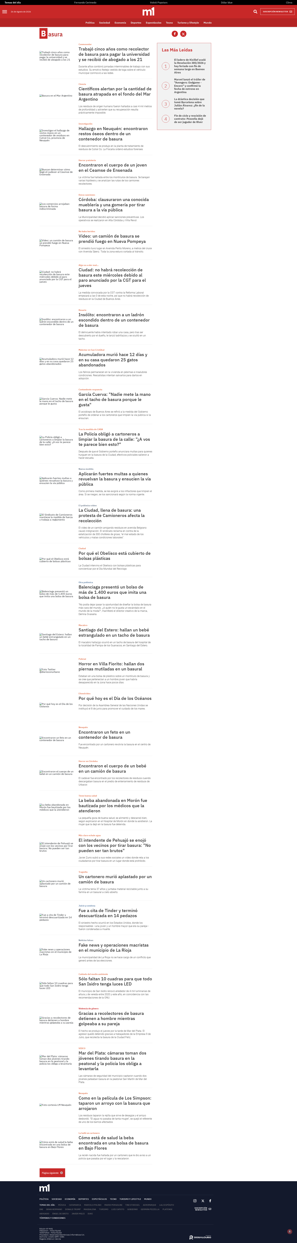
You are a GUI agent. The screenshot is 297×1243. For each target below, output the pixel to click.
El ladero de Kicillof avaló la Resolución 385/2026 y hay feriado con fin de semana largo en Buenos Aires (190, 66)
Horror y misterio (87, 160)
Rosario (82, 310)
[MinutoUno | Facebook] (209, 1201)
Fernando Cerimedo (85, 2)
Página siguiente (50, 1172)
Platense (167, 1209)
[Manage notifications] (289, 1231)
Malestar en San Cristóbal (91, 349)
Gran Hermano (54, 1209)
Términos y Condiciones (52, 1218)
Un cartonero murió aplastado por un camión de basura (115, 879)
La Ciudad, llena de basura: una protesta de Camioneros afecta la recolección (112, 515)
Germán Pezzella (150, 1209)
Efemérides (84, 693)
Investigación (85, 123)
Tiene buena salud (88, 795)
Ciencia (82, 84)
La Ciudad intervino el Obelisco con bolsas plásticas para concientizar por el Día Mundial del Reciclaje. (110, 567)
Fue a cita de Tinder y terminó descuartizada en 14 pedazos (108, 913)
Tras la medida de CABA (91, 429)
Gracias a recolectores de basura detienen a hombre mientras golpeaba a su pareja (111, 1018)
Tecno (169, 22)
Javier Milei (78, 1213)
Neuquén (83, 727)
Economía (120, 22)
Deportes (136, 22)
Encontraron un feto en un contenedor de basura (104, 734)
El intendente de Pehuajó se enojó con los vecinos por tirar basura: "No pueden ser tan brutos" (115, 845)
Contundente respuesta (90, 389)
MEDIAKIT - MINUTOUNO (50, 1231)
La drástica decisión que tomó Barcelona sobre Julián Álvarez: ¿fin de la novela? (189, 103)
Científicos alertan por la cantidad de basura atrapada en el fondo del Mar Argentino (115, 94)
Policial (82, 659)
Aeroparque (149, 1205)
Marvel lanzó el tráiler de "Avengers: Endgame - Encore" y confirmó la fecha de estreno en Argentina (189, 86)
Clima (289, 2)
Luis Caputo (117, 1209)
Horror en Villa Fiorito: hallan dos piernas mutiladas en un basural (111, 666)
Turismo (103, 1209)
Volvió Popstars (159, 2)
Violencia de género (89, 1008)
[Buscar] (255, 11)
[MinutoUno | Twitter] (203, 1201)
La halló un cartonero (89, 1133)
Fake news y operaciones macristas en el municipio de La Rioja (114, 947)
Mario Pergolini (113, 1205)
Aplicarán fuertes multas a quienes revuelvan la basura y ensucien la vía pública (115, 479)
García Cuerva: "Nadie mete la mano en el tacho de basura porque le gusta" (115, 399)
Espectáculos (153, 22)
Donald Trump (73, 1209)
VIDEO (82, 1048)
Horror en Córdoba (88, 761)
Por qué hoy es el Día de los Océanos (115, 698)
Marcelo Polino (92, 1205)
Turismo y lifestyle (188, 22)
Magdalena (90, 1209)
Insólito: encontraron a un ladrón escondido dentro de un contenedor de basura (114, 320)
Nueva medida (86, 469)
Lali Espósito (166, 1205)
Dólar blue (226, 2)
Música (62, 1205)
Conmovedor (85, 44)
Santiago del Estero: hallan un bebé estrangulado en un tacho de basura (114, 632)
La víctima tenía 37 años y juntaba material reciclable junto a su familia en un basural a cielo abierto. (113, 891)
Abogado (44, 1213)
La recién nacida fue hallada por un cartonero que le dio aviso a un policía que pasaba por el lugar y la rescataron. (115, 1157)
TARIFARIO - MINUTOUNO (50, 1233)
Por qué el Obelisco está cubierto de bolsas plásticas (115, 555)
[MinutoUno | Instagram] (195, 1201)
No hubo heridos (87, 231)
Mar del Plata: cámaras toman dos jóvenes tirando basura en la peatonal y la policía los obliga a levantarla (112, 1060)
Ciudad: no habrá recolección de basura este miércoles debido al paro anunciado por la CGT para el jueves (112, 277)
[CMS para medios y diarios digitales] (200, 1238)
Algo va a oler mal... (89, 265)
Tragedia (83, 872)
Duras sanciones (87, 194)
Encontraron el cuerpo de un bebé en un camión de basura (112, 768)
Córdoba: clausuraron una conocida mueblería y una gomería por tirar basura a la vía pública (114, 205)
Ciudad (82, 548)
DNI (41, 1209)
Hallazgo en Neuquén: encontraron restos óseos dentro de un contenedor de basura (113, 134)
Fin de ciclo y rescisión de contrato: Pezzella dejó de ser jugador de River (190, 119)
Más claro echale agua (90, 835)
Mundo (208, 22)
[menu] (6, 11)
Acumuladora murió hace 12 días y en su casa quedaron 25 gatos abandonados (113, 360)
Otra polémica (86, 582)
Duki (90, 1213)
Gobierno (132, 1209)
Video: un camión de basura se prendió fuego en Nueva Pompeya (112, 238)
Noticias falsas (86, 940)
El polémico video (88, 505)
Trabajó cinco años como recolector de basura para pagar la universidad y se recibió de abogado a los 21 (114, 54)
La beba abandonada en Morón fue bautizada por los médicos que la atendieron (113, 805)
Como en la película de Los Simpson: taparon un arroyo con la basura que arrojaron (115, 1103)
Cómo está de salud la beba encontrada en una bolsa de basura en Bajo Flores (113, 1143)
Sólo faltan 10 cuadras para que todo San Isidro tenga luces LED (115, 981)
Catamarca (75, 1205)
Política (90, 22)
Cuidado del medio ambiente (93, 974)
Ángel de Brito (60, 1213)
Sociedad (104, 22)
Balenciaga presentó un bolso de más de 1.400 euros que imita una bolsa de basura (112, 592)
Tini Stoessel (132, 1205)
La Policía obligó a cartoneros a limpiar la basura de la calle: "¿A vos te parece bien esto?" (114, 439)
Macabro (83, 625)
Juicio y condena (87, 905)
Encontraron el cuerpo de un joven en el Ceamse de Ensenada (113, 167)
